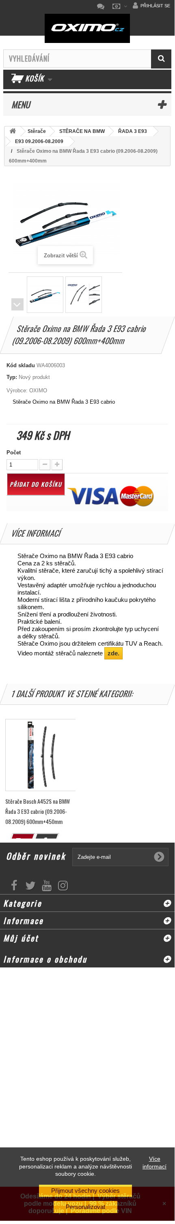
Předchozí (17, 293)
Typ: (11, 377)
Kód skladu (20, 365)
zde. (113, 653)
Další (17, 304)
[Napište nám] (102, 6)
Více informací (154, 1162)
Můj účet (21, 938)
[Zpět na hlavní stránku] (12, 131)
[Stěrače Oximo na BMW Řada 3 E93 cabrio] (45, 294)
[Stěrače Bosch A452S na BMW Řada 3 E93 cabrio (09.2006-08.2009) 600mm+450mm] (41, 755)
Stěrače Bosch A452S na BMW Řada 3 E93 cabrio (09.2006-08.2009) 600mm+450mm (37, 811)
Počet (13, 452)
